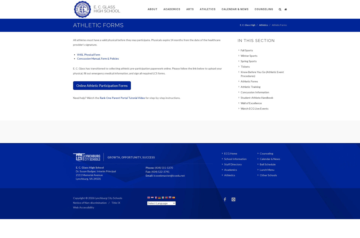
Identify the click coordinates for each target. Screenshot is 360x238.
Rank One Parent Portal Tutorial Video (122, 97)
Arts (190, 9)
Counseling (264, 9)
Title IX (115, 202)
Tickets (245, 66)
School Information (235, 158)
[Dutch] (152, 198)
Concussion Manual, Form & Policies (98, 58)
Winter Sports (249, 55)
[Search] (280, 8)
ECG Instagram (233, 199)
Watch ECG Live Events (254, 108)
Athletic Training (250, 86)
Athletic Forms (249, 81)
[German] (159, 198)
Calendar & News (235, 9)
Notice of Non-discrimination (90, 202)
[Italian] (162, 198)
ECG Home (230, 153)
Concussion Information (255, 92)
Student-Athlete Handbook (257, 97)
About (153, 9)
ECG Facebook (225, 199)
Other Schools (268, 175)
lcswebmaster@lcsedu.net (169, 175)
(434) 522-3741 (161, 171)
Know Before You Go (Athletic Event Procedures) (262, 74)
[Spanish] (173, 198)
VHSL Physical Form (88, 54)
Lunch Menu (267, 169)
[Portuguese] (166, 198)
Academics (172, 9)
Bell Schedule (268, 164)
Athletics (208, 9)
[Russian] (170, 198)
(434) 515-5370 (164, 167)
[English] (148, 198)
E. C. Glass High (247, 25)
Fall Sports (247, 50)
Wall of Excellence (251, 103)
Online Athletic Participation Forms (102, 86)
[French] (155, 198)
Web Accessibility (83, 207)
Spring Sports (249, 61)
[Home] (285, 8)
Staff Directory (233, 164)
